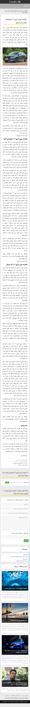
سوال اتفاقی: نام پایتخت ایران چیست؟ (19, 533)
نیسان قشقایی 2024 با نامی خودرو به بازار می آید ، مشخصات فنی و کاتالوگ (15, 651)
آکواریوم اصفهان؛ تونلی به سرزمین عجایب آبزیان (16, 588)
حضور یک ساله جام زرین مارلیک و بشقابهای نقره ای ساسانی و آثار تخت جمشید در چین (15, 683)
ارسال (26, 541)
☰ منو (26, 6)
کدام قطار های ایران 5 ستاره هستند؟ (19, 620)
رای (7, 482)
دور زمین (25, 555)
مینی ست (25, 559)
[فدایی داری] (15, 1)
